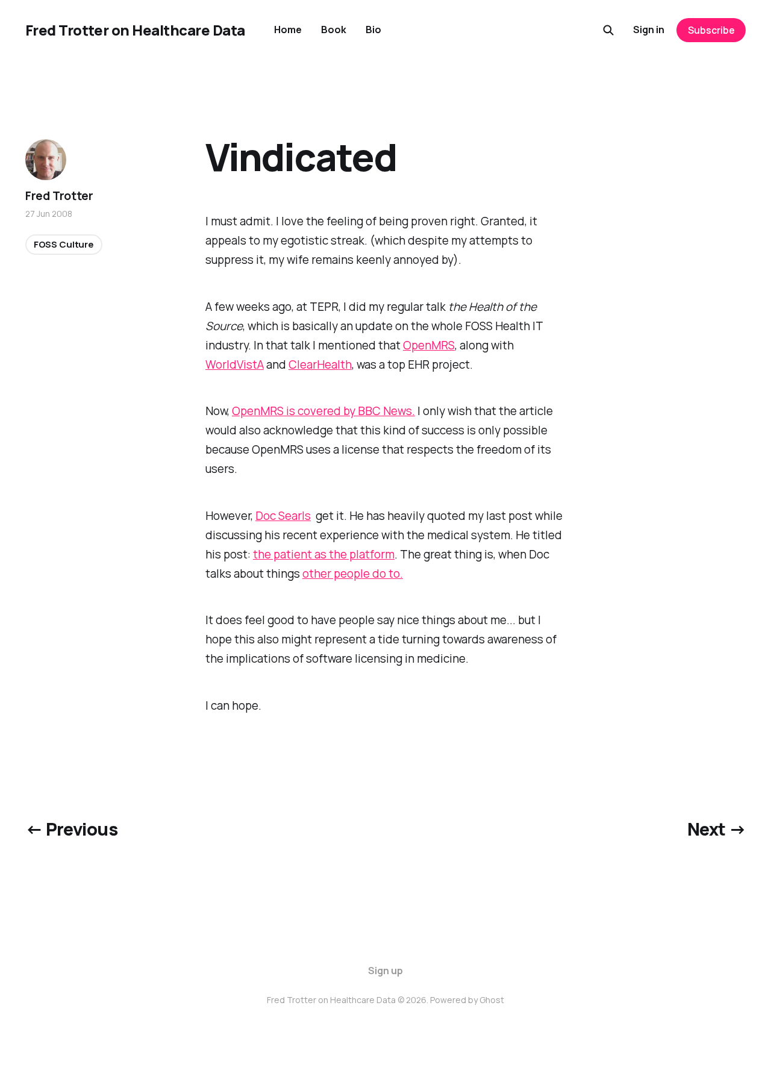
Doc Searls (283, 516)
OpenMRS (429, 345)
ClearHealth (320, 364)
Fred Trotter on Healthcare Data (135, 30)
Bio (373, 29)
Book (333, 29)
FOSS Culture (64, 244)
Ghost (491, 1000)
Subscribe (711, 30)
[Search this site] (608, 30)
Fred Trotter (59, 196)
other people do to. (352, 573)
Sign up (385, 970)
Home (288, 29)
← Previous (71, 829)
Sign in (648, 29)
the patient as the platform (324, 554)
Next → (716, 829)
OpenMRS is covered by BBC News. (323, 411)
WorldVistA (234, 364)
